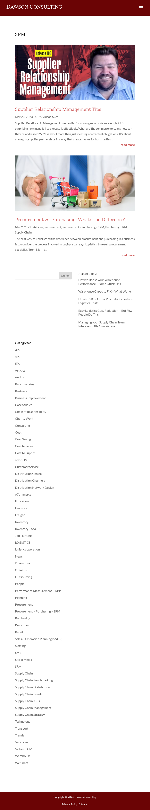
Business (21, 391)
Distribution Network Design (34, 487)
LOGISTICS (22, 542)
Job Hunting (23, 535)
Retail (19, 632)
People (19, 583)
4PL (17, 356)
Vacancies (21, 742)
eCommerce (23, 494)
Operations (22, 563)
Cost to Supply (25, 453)
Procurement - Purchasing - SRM (83, 227)
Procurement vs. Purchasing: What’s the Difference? (70, 219)
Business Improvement (30, 398)
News (19, 556)
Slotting (20, 645)
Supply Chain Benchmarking (34, 680)
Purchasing (112, 227)
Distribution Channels (30, 480)
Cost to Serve (24, 446)
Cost (18, 432)
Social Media (23, 659)
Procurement (53, 227)
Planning (21, 597)
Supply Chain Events (29, 694)
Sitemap (83, 804)
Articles (38, 227)
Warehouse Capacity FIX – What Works (105, 291)
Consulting (22, 425)
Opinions (21, 570)
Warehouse (22, 756)
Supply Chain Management (33, 707)
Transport (21, 728)
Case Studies (23, 405)
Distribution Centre (28, 473)
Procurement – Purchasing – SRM (37, 611)
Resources (22, 625)
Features (21, 508)
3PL (17, 349)
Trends (19, 735)
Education (22, 501)
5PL (17, 363)
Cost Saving (23, 439)
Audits (19, 377)
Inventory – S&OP (27, 529)
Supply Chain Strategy (30, 714)
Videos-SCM (50, 117)
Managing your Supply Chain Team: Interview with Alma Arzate (101, 324)
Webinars (21, 763)
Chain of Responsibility (30, 411)
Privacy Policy (69, 804)
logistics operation (27, 549)
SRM (38, 117)
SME (18, 652)
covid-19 (21, 460)
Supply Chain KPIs (27, 701)
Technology (22, 721)
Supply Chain (23, 232)
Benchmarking (24, 384)
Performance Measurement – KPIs (38, 591)
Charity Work (24, 418)
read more (128, 144)
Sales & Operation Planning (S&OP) (38, 639)
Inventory (21, 522)
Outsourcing (23, 577)
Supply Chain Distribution (32, 687)
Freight (20, 515)
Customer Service (27, 467)
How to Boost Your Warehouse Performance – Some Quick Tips (99, 282)
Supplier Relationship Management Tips (58, 109)
